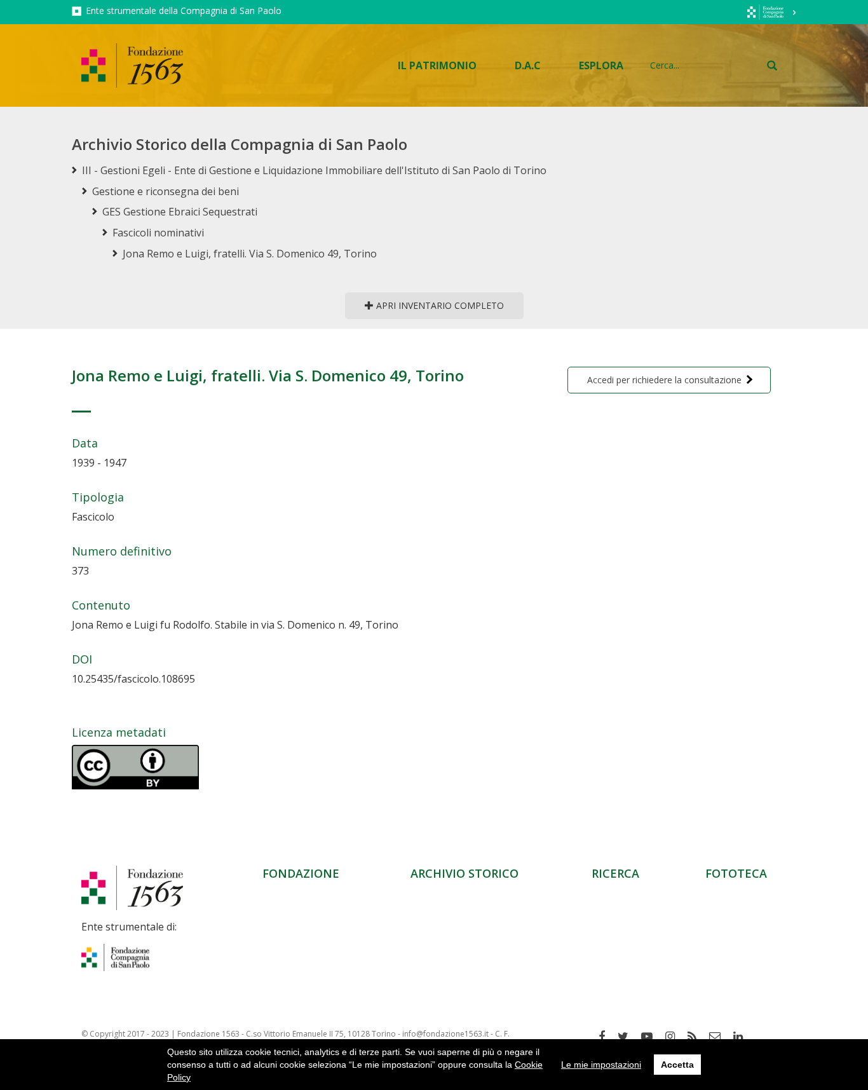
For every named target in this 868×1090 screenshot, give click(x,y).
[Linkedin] (742, 1036)
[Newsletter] (719, 1036)
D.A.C (528, 65)
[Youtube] (651, 1036)
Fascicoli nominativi (158, 233)
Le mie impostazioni (601, 1064)
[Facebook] (606, 1036)
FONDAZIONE (300, 873)
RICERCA (615, 873)
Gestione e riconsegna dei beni (165, 191)
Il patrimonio (437, 65)
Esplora (601, 65)
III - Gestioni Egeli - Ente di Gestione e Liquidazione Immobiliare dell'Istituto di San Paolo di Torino (314, 170)
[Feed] (697, 1036)
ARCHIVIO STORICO (464, 873)
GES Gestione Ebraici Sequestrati (179, 212)
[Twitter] (628, 1036)
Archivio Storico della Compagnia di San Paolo (239, 143)
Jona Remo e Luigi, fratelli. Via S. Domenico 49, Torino (250, 254)
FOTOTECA (736, 873)
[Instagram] (674, 1036)
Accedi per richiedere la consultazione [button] (664, 380)
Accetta (677, 1064)
